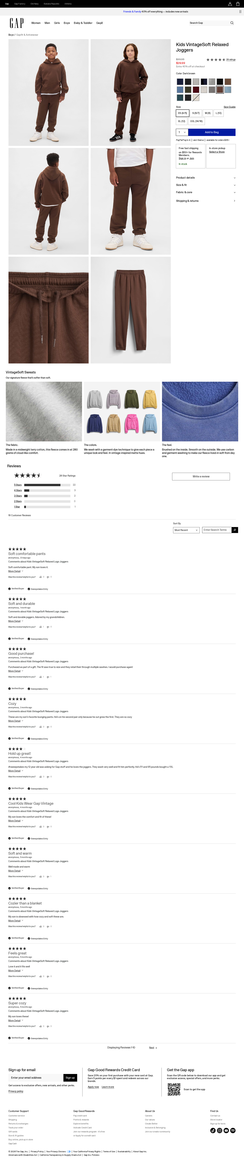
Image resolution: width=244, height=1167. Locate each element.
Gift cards (12, 1132)
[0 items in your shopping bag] (237, 4)
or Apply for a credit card (84, 1136)
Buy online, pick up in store (20, 1139)
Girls (57, 23)
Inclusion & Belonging (155, 1128)
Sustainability (124, 1151)
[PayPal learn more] (191, 140)
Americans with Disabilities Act (22, 1155)
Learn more (108, 1087)
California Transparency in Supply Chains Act (60, 1155)
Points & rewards (81, 1120)
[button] (89, 202)
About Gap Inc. (140, 1151)
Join (192, 158)
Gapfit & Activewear (27, 34)
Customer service (16, 1116)
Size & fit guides (16, 1136)
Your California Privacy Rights (87, 1151)
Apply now (93, 1087)
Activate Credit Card (82, 1128)
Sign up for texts (217, 1124)
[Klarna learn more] (204, 140)
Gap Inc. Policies (91, 1155)
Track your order (15, 1128)
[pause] (240, 12)
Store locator (216, 1120)
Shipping (12, 1120)
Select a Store (217, 152)
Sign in (182, 158)
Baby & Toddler (83, 23)
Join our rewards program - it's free (89, 1132)
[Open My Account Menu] (230, 4)
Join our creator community (157, 1132)
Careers (148, 1116)
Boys (67, 23)
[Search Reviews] (235, 530)
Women (36, 23)
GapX (99, 23)
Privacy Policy (37, 1151)
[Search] (232, 23)
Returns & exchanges (18, 1124)
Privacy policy (15, 1091)
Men (47, 23)
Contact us (215, 1116)
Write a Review (201, 476)
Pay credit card (80, 1116)
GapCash (12, 1143)
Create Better (151, 1124)
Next (151, 1047)
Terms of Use (109, 1151)
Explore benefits (81, 1124)
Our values (150, 1120)
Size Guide (230, 107)
